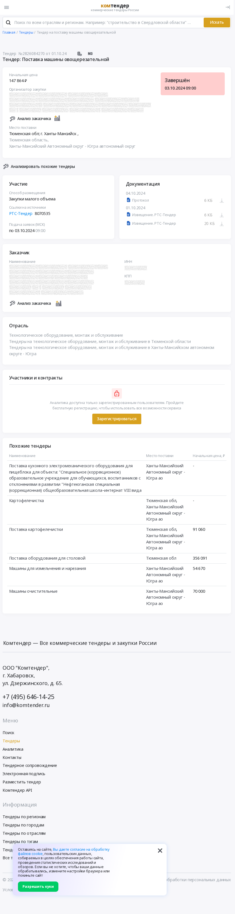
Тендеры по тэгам (20, 841)
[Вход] (227, 7)
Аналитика (13, 749)
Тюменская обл (161, 500)
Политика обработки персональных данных (188, 879)
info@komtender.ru (26, 705)
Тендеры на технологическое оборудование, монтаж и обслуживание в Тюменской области (100, 341)
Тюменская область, (29, 140)
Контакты (12, 757)
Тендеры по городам (23, 825)
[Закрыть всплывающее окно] (160, 850)
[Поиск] (8, 22)
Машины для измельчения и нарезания (47, 568)
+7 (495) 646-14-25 (28, 696)
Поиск (8, 732)
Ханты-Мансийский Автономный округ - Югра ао (165, 472)
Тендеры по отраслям (24, 833)
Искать (217, 22)
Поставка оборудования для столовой (47, 558)
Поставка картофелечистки (36, 529)
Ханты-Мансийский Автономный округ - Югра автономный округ (72, 146)
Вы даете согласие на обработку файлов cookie (63, 851)
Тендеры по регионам (24, 816)
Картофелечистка (26, 500)
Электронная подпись (24, 773)
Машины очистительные (33, 591)
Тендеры (11, 741)
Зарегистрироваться (116, 418)
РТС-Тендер (21, 213)
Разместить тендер (22, 782)
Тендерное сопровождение (30, 765)
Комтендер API (17, 790)
